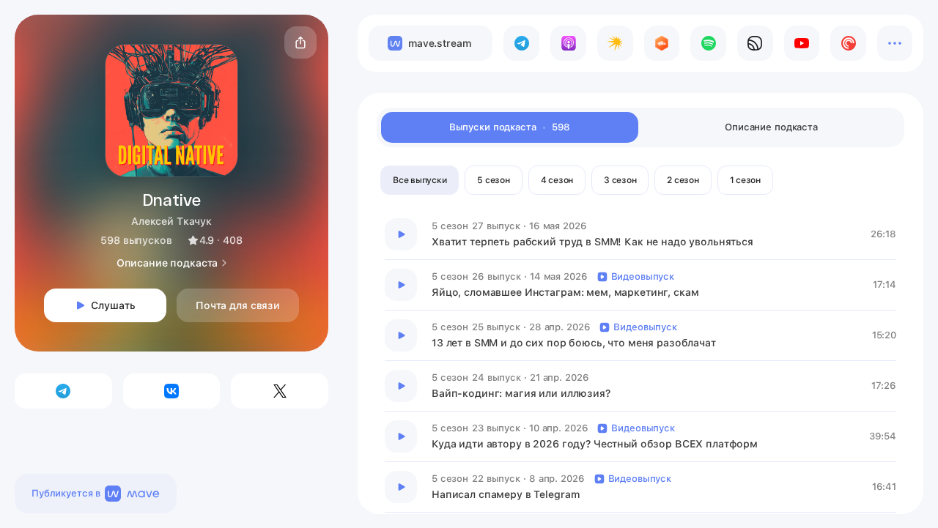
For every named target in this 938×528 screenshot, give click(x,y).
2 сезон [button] (682, 180)
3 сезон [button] (620, 180)
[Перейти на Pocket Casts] (848, 43)
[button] (300, 42)
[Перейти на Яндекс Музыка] (615, 43)
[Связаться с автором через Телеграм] (63, 391)
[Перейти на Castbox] (662, 43)
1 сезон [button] (745, 180)
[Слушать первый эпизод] (401, 234)
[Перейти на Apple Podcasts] (568, 43)
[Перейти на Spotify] (708, 43)
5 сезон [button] (493, 180)
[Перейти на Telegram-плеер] (521, 43)
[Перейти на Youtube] (802, 43)
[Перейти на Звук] (755, 43)
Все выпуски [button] (419, 180)
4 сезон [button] (557, 180)
